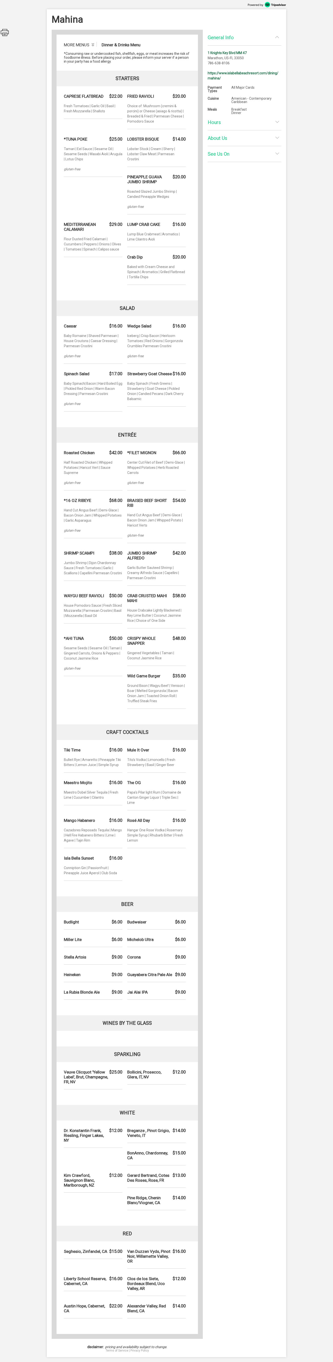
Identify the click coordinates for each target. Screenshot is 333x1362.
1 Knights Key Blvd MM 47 (227, 53)
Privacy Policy (139, 1350)
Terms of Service (117, 1350)
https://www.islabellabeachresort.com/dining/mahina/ (243, 75)
